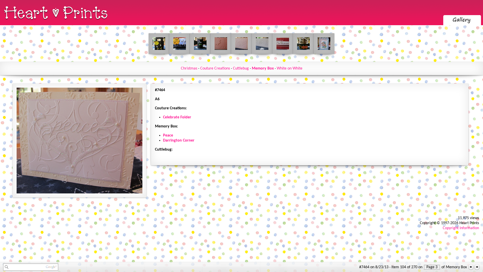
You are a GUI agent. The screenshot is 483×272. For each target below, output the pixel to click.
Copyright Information (461, 228)
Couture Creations (215, 68)
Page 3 (431, 267)
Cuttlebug (241, 68)
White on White (289, 68)
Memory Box (263, 68)
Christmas (189, 68)
